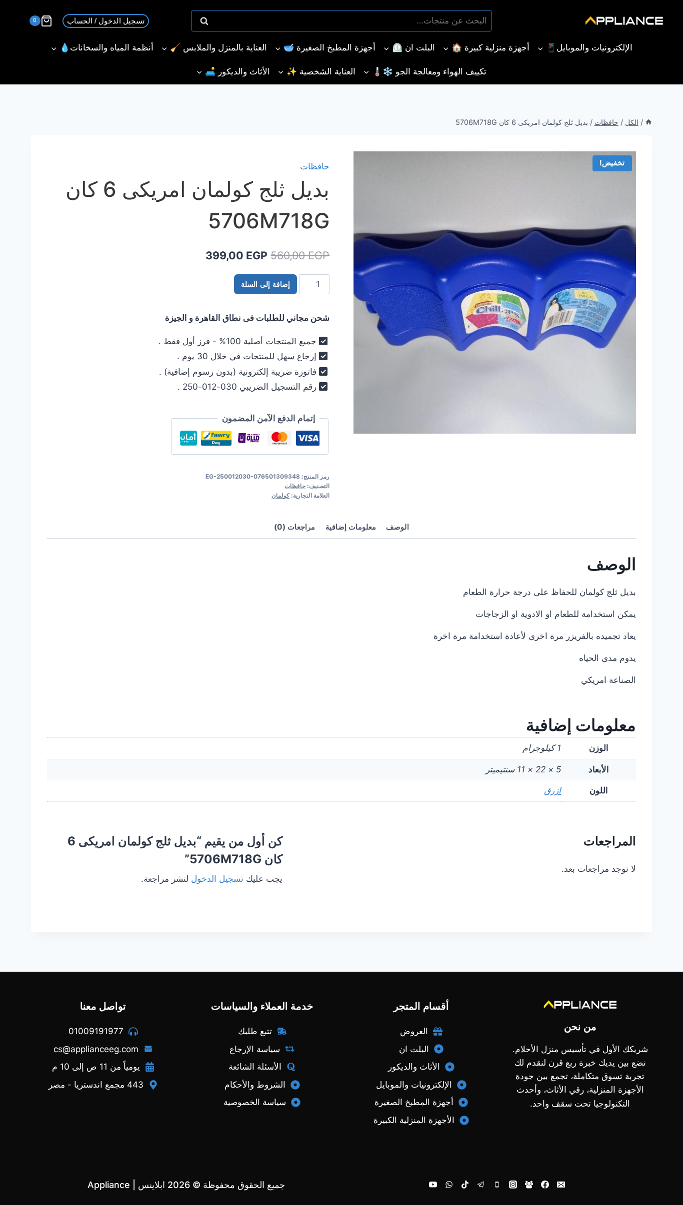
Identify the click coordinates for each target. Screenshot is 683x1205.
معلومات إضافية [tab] (351, 527)
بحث (479, 21)
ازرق (552, 790)
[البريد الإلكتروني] (561, 1185)
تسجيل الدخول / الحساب (105, 20)
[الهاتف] (497, 1185)
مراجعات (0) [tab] (294, 527)
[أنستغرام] (513, 1185)
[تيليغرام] (481, 1185)
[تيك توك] (465, 1185)
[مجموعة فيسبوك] (529, 1185)
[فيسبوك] (545, 1185)
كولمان (281, 495)
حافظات (315, 166)
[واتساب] (449, 1185)
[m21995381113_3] (495, 292)
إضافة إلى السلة (265, 284)
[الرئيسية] (648, 122)
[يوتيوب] (433, 1185)
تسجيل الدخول (217, 879)
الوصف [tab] (397, 527)
